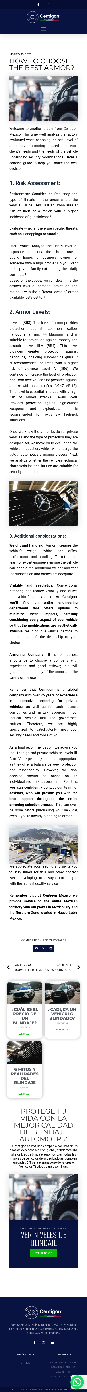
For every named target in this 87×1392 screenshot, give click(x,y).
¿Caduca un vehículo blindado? (62, 1014)
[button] (43, 28)
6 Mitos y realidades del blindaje (25, 1076)
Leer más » (25, 1034)
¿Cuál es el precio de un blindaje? (25, 1016)
